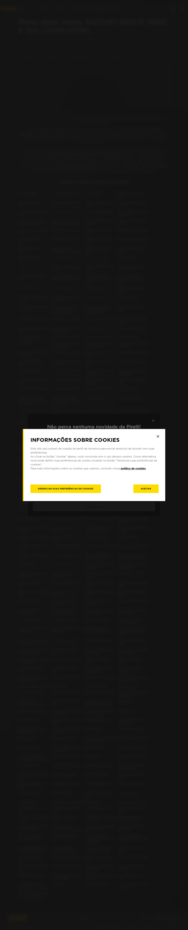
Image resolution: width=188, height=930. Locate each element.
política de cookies (133, 468)
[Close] (158, 436)
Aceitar (146, 489)
